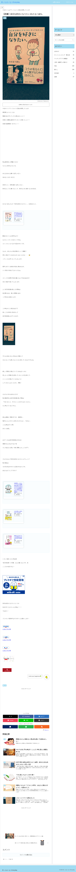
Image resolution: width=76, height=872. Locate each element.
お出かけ (64, 51)
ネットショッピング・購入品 (64, 55)
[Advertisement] (26, 143)
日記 (64, 66)
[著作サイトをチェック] (10, 726)
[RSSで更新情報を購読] (41, 726)
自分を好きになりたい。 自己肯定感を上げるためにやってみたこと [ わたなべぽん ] (18, 215)
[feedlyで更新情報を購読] (26, 726)
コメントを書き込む (26, 855)
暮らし (64, 69)
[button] (41, 720)
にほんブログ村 (7, 629)
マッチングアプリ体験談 (64, 58)
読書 (5, 685)
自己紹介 (64, 73)
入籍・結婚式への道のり (64, 62)
